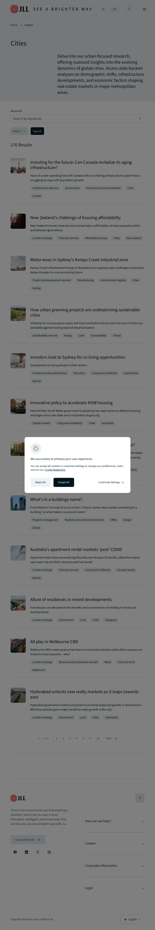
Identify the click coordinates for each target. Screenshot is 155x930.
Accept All (63, 482)
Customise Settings (111, 482)
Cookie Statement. (55, 470)
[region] (77, 465)
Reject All (40, 482)
